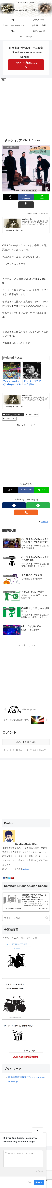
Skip (29, 1182)
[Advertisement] (26, 108)
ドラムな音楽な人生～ (14, 415)
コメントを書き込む (26, 741)
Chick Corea (33, 415)
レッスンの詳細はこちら (26, 64)
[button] (26, 204)
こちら (26, 869)
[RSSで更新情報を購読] (26, 512)
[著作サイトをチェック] (14, 505)
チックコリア (10, 419)
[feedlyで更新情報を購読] (38, 505)
